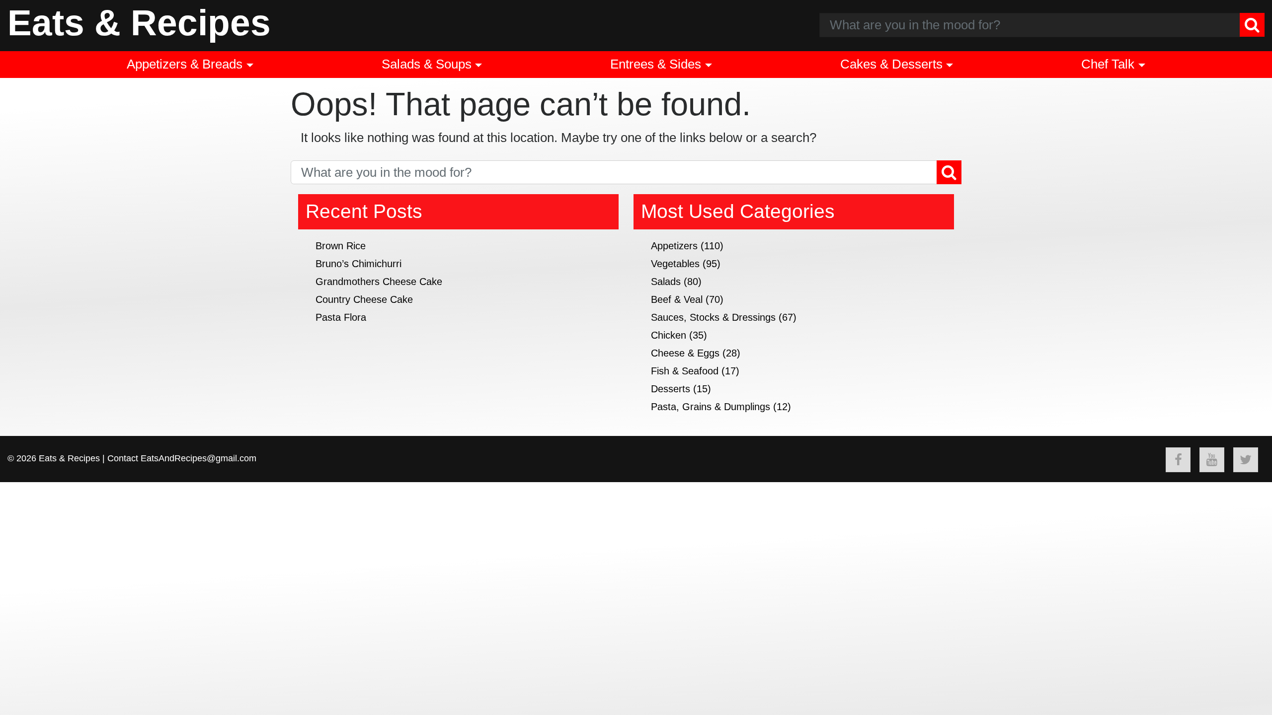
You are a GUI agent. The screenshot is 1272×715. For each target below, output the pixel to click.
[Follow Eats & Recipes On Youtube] (1211, 459)
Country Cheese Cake (364, 299)
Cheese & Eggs (685, 353)
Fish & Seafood (684, 370)
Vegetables (675, 263)
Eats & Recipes (139, 22)
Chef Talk (1107, 64)
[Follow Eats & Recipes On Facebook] (1178, 459)
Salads (666, 281)
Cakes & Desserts (891, 64)
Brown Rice (341, 245)
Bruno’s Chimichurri (358, 263)
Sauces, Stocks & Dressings (713, 317)
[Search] (1252, 25)
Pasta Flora (341, 317)
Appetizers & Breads (184, 64)
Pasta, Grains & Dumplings (710, 406)
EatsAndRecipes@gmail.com (198, 458)
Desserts (670, 388)
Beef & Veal (677, 299)
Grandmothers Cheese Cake (379, 281)
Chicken (668, 335)
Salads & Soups (427, 64)
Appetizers (674, 245)
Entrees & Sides (655, 64)
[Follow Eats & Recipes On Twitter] (1245, 459)
